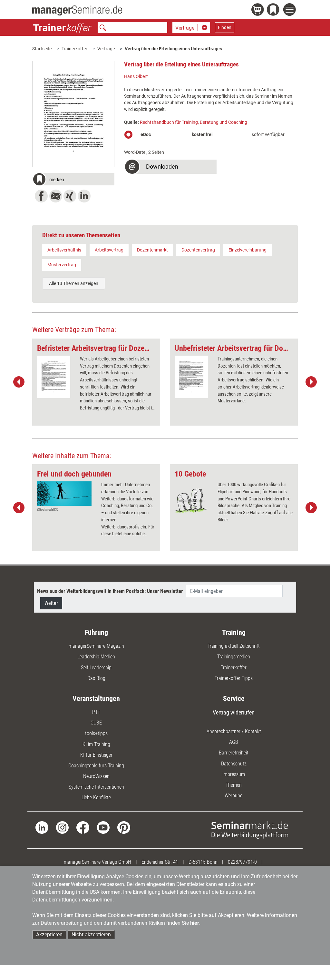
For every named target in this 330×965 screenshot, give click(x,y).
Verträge (106, 48)
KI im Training (96, 744)
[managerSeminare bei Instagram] (62, 827)
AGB (233, 742)
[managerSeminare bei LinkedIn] (41, 827)
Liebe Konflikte (96, 797)
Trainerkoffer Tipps (234, 678)
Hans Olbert (136, 76)
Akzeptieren (49, 934)
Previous (19, 382)
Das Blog (96, 678)
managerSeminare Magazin (96, 646)
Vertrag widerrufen (234, 712)
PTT (96, 712)
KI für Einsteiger (96, 755)
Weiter (51, 603)
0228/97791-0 (242, 862)
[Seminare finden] (250, 829)
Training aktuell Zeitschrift (234, 646)
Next (311, 382)
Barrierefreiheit (233, 753)
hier (194, 923)
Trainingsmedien (233, 657)
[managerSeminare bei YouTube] (103, 827)
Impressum (233, 774)
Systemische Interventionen (96, 787)
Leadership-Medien (96, 657)
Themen (234, 785)
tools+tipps (96, 733)
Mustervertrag (61, 264)
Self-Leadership (96, 668)
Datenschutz (234, 764)
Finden (224, 27)
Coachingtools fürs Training (96, 766)
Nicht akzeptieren (91, 934)
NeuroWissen (96, 776)
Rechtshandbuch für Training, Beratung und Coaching (193, 122)
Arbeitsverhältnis (64, 249)
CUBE (96, 723)
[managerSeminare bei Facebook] (82, 827)
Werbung (234, 796)
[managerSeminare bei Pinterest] (123, 827)
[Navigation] (290, 10)
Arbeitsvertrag (109, 249)
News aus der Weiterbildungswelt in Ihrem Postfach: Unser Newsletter (110, 591)
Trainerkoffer (74, 48)
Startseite (42, 48)
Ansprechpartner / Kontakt (234, 731)
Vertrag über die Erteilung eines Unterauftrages (173, 48)
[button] (73, 180)
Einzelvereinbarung (247, 249)
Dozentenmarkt (152, 249)
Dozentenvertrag (198, 249)
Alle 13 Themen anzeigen (73, 283)
